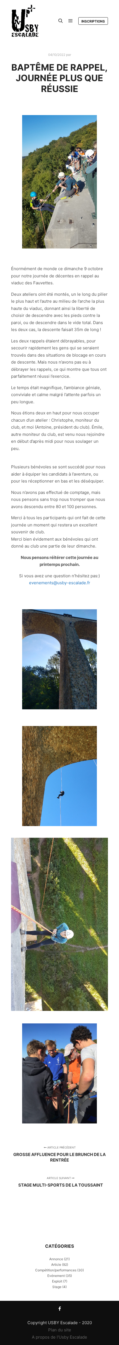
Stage (56, 1287)
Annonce (56, 1259)
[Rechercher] (61, 20)
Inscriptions (93, 21)
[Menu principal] (71, 20)
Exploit (57, 1281)
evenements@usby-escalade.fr (59, 582)
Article (56, 1264)
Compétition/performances (55, 1270)
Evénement (56, 1276)
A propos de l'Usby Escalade (59, 1337)
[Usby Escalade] (25, 21)
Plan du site (59, 1329)
